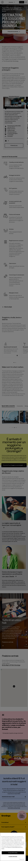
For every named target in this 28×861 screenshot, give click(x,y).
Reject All (22, 859)
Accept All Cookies (12, 852)
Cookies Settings (13, 856)
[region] (13, 847)
